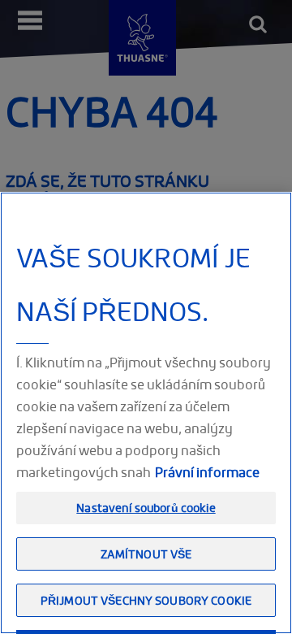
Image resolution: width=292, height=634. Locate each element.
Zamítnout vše (146, 554)
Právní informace (207, 472)
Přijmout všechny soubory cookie (146, 600)
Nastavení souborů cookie (145, 507)
